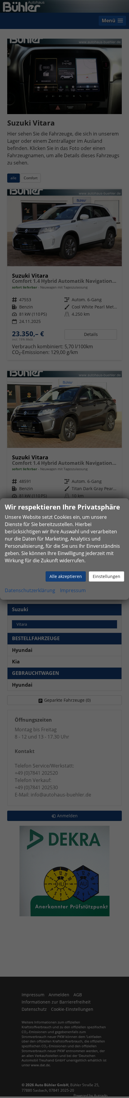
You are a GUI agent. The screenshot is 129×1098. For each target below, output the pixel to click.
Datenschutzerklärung (30, 590)
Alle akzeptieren (66, 576)
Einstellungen (106, 576)
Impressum (73, 590)
